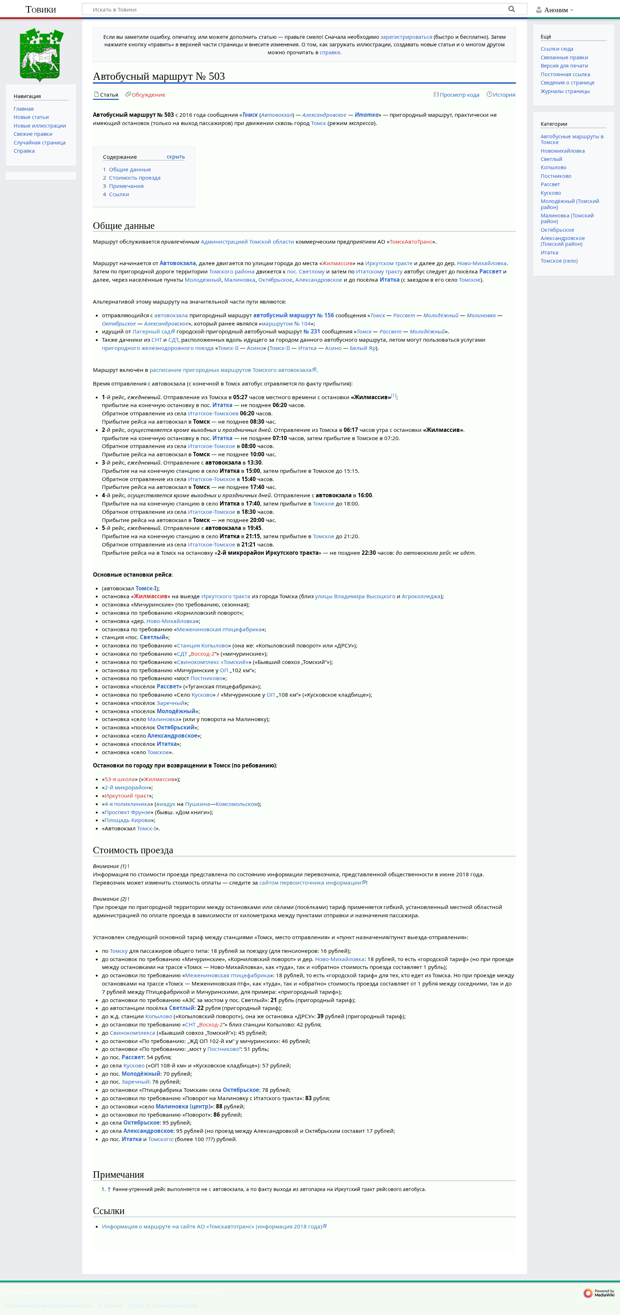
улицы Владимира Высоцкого (355, 596)
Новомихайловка (563, 150)
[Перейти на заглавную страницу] (40, 51)
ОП (224, 670)
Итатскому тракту (379, 271)
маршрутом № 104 (286, 323)
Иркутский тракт (127, 795)
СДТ (173, 339)
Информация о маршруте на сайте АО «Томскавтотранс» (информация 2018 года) (212, 1226)
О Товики (110, 1305)
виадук (165, 803)
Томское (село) (559, 260)
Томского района (232, 271)
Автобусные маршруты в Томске (572, 139)
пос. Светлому (306, 271)
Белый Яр (363, 347)
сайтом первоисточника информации (310, 882)
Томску (119, 950)
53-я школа (120, 779)
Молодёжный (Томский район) (570, 204)
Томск (250, 114)
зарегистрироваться (406, 36)
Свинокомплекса (132, 1032)
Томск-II (228, 347)
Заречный (170, 702)
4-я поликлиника (127, 803)
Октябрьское (275, 279)
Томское (469, 279)
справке (330, 52)
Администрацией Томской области (247, 241)
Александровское (324, 114)
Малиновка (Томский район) (567, 218)
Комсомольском (237, 803)
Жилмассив (337, 263)
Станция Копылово (202, 645)
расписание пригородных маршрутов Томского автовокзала (231, 369)
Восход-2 (203, 653)
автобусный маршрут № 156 (293, 315)
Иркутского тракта (225, 596)
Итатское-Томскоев (213, 413)
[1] (393, 395)
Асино (255, 347)
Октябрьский (175, 727)
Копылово (158, 1016)
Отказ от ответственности (163, 1305)
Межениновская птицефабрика (219, 629)
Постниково (206, 678)
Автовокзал (276, 114)
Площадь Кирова (128, 819)
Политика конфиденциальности (49, 1305)
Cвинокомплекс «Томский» (213, 661)
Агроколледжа (421, 596)
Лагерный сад (151, 331)
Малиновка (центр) (183, 1106)
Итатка (367, 114)
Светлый (152, 637)
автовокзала (171, 315)
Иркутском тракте (389, 263)
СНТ (156, 339)
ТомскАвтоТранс (411, 241)
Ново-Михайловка (482, 263)
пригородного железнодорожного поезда (158, 347)
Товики (40, 9)
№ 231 (312, 331)
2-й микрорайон (127, 787)
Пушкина (197, 803)
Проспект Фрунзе (128, 812)
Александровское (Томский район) (563, 241)
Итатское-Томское (211, 445)
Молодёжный (203, 279)
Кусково (202, 694)
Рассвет (490, 271)
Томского (160, 1139)
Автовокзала (178, 263)
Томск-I (146, 588)
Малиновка (239, 279)
